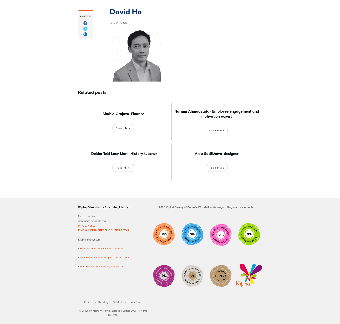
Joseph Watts (119, 22)
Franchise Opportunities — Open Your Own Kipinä (104, 257)
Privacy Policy (86, 225)
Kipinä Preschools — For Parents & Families (101, 248)
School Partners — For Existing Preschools (101, 266)
